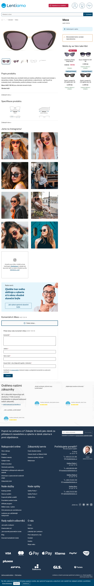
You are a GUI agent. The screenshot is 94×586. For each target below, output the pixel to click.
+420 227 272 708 (71, 456)
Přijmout (16, 583)
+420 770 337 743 (71, 480)
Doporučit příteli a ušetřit (9, 497)
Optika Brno (73, 486)
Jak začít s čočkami (7, 525)
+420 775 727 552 (71, 491)
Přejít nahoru (18, 575)
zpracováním (15, 370)
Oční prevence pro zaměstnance (11, 510)
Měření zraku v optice (8, 507)
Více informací (7, 583)
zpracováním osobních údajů (84, 435)
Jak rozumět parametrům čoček (11, 532)
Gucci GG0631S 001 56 (85, 60)
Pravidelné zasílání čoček (9, 500)
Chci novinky (88, 432)
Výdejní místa (5, 461)
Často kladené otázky (34, 451)
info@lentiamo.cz (71, 459)
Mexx (16, 20)
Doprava (4, 454)
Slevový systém (6, 494)
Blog (2, 535)
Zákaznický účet (6, 481)
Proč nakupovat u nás (34, 535)
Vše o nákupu (5, 451)
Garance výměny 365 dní (35, 457)
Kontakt (30, 538)
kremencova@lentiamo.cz (69, 470)
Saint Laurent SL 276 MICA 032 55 (85, 81)
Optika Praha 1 (72, 463)
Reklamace (31, 461)
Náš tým (30, 528)
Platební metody (6, 457)
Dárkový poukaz (6, 464)
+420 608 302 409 (71, 468)
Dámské (10, 20)
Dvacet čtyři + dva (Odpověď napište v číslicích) (17, 363)
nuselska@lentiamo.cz (70, 482)
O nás (29, 525)
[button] (6, 61)
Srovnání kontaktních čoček (10, 538)
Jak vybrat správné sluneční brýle (18, 306)
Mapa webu (31, 544)
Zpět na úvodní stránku (7, 575)
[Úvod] (2, 19)
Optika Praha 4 (72, 475)
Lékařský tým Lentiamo (35, 532)
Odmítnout (26, 583)
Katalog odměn (6, 491)
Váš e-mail (7, 356)
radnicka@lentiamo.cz (70, 494)
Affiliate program (6, 504)
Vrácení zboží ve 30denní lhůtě (37, 454)
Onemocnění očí (6, 528)
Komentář (6, 335)
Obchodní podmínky (7, 467)
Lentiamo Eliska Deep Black (69, 60)
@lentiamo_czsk (14, 270)
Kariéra (30, 541)
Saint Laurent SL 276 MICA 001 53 (69, 81)
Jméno (5, 348)
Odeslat (8, 376)
